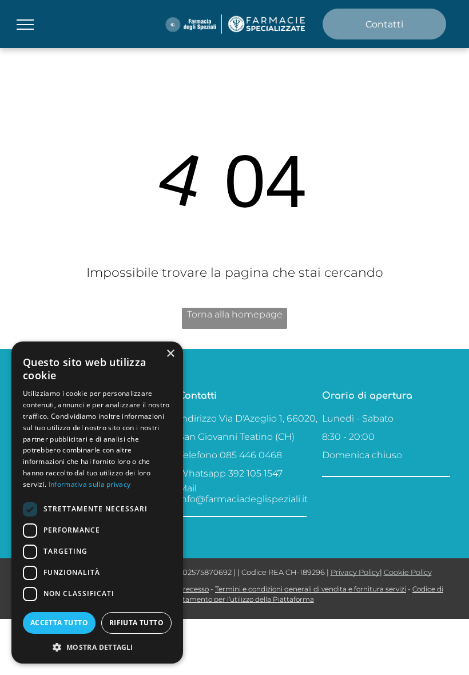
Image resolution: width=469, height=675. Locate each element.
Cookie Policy (408, 572)
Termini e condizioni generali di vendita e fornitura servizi (310, 589)
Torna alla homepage (235, 314)
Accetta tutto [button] (59, 623)
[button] (97, 646)
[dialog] (97, 503)
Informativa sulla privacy (90, 484)
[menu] (25, 24)
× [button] (170, 354)
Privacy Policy (355, 572)
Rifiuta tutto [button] (136, 623)
